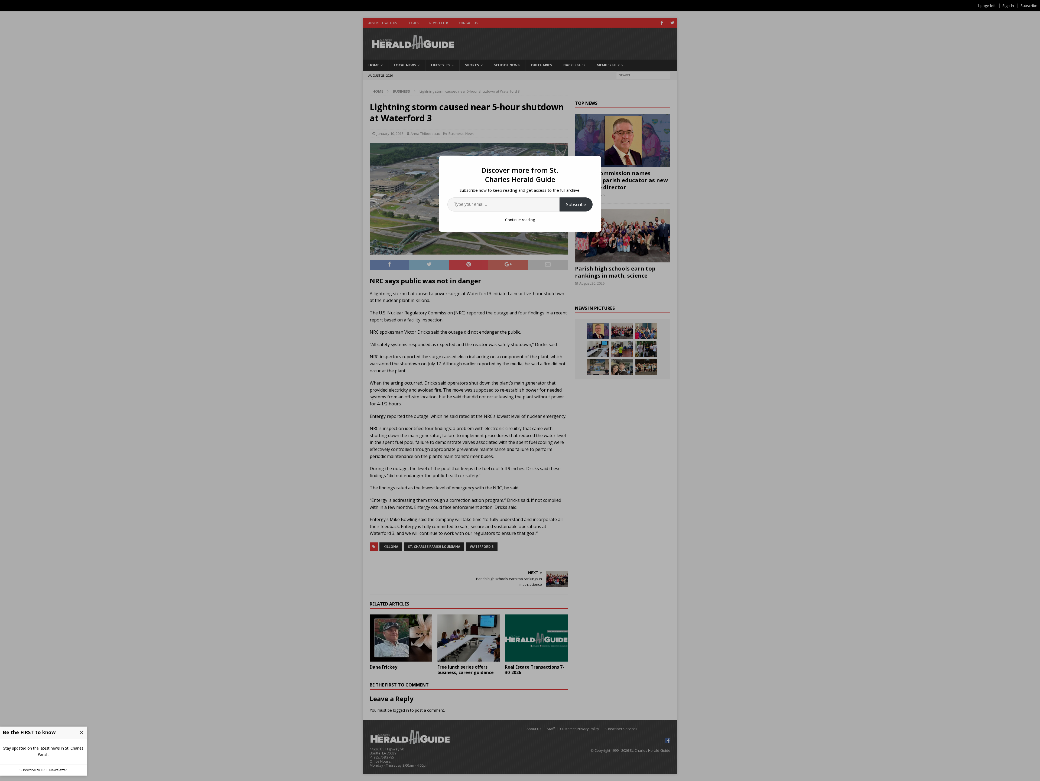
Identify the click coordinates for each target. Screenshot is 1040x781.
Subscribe (576, 204)
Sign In (1008, 5)
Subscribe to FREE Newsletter (43, 769)
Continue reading (520, 219)
